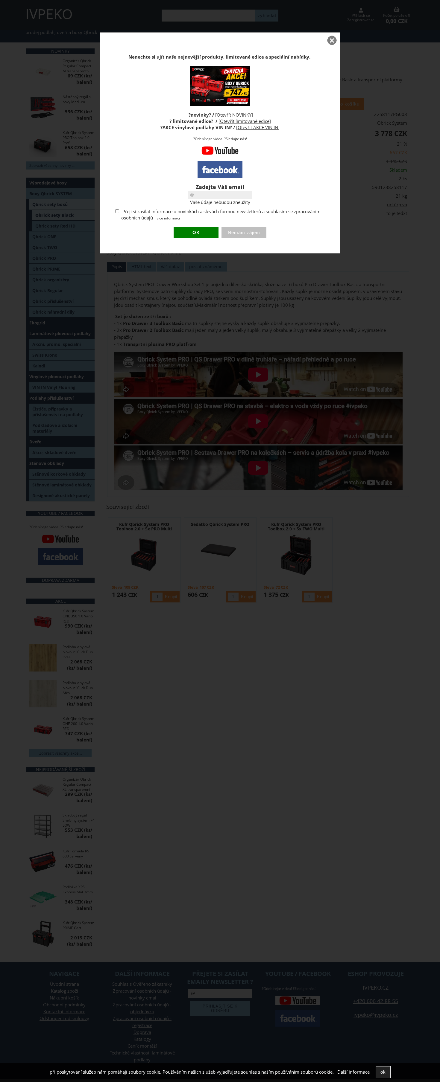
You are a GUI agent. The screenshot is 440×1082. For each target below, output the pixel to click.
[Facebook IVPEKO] (220, 169)
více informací (168, 218)
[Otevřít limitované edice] (245, 121)
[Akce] (220, 104)
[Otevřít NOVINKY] (234, 115)
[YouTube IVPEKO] (220, 153)
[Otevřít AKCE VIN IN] (258, 127)
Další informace (353, 1072)
